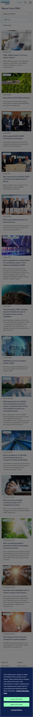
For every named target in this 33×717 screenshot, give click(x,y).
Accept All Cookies (16, 699)
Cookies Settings (16, 710)
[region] (16, 692)
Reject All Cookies (16, 704)
